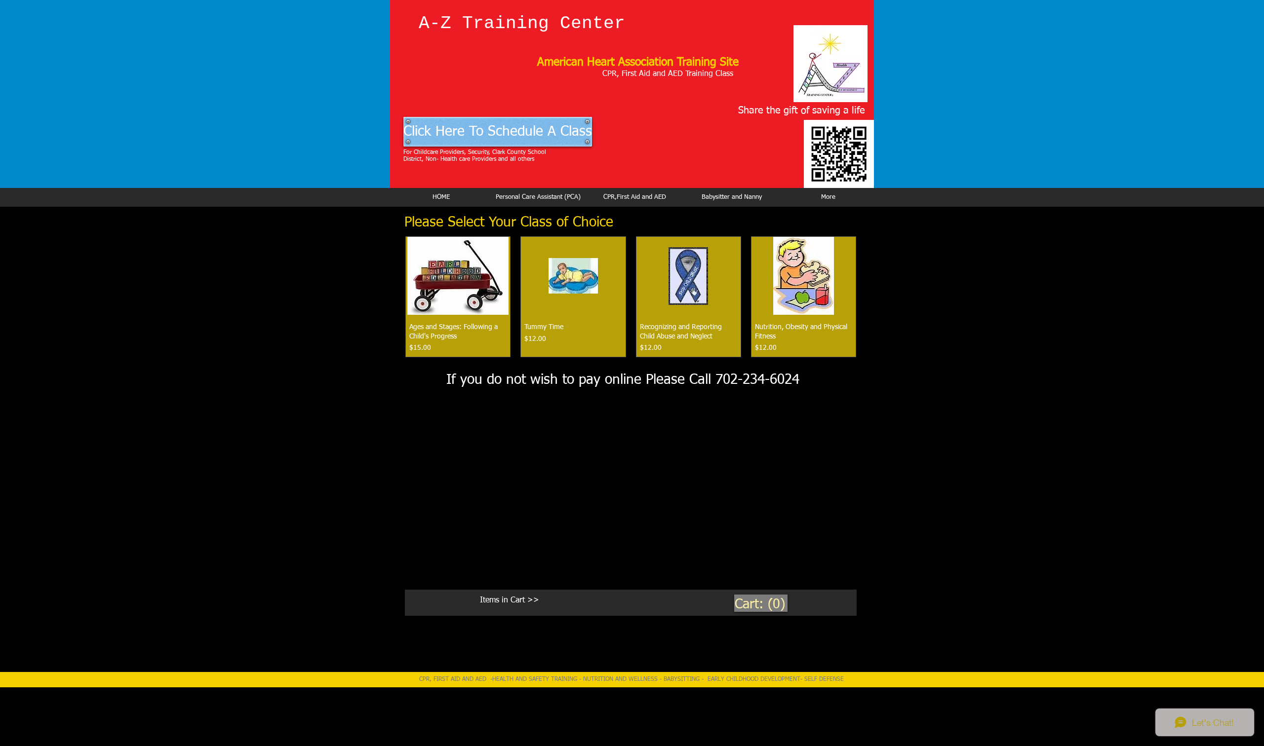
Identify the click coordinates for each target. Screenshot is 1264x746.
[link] (761, 604)
